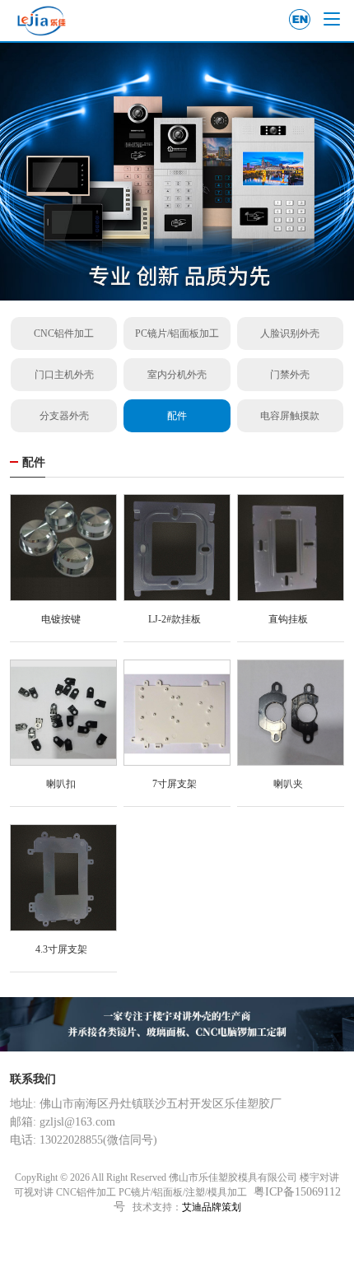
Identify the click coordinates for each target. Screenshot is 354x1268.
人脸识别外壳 (289, 333)
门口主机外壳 (64, 374)
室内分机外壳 (177, 374)
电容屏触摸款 (289, 416)
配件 (177, 416)
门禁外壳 (290, 374)
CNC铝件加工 (64, 333)
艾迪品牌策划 (211, 1207)
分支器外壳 (64, 416)
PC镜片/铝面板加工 (177, 333)
